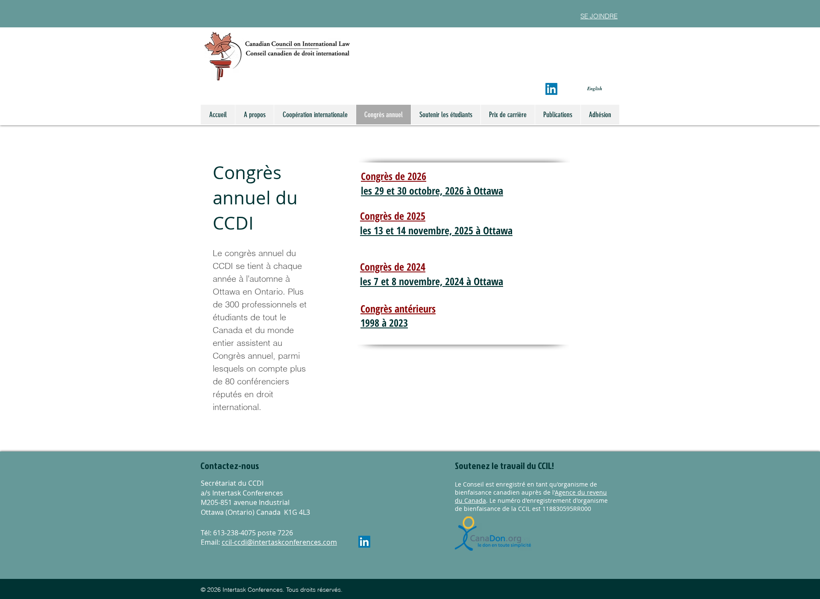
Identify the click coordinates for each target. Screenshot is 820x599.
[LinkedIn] (551, 89)
